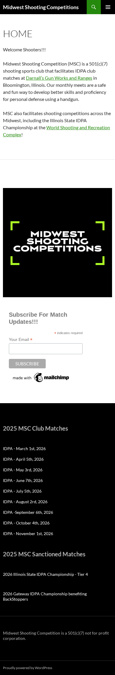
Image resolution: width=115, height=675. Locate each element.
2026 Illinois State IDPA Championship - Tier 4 (45, 574)
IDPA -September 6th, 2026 (28, 512)
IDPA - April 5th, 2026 (23, 459)
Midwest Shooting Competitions (41, 7)
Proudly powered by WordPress (27, 668)
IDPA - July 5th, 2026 (22, 490)
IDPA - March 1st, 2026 (24, 448)
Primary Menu (108, 7)
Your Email (20, 339)
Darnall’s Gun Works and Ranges (59, 78)
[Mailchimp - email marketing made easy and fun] (41, 377)
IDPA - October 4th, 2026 (26, 522)
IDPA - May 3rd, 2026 (22, 469)
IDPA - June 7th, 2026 (23, 480)
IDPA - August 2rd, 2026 (25, 501)
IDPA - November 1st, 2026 (28, 533)
